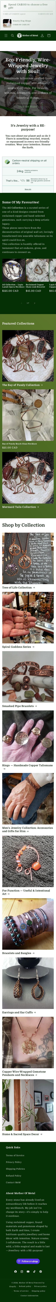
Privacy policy (40, 1286)
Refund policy (25, 1286)
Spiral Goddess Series (16, 646)
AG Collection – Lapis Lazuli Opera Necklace (13, 286)
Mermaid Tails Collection (19, 507)
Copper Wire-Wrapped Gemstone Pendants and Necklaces (24, 1073)
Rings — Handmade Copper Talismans (27, 765)
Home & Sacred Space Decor (20, 1134)
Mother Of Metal (26, 1283)
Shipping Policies (15, 1169)
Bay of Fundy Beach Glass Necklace (19, 444)
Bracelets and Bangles (16, 953)
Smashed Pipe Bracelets (18, 706)
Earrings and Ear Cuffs (17, 1012)
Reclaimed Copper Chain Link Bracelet (35, 286)
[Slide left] (21, 303)
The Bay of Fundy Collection (21, 385)
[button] (6, 35)
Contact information (29, 1296)
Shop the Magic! (28, 106)
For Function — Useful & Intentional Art (26, 892)
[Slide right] (34, 303)
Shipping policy (38, 1291)
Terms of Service (15, 1155)
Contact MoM (13, 1182)
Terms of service (21, 1291)
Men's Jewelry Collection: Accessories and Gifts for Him (27, 830)
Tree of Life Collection (17, 587)
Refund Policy (13, 1176)
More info (28, 189)
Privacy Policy (14, 1162)
